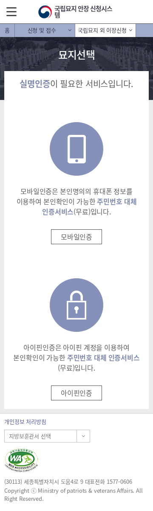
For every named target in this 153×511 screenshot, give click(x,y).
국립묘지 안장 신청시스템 (83, 12)
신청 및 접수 (42, 30)
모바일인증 (76, 236)
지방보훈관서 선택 (30, 436)
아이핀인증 (76, 393)
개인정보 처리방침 (25, 421)
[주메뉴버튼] (11, 11)
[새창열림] (76, 460)
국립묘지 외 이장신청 (102, 30)
